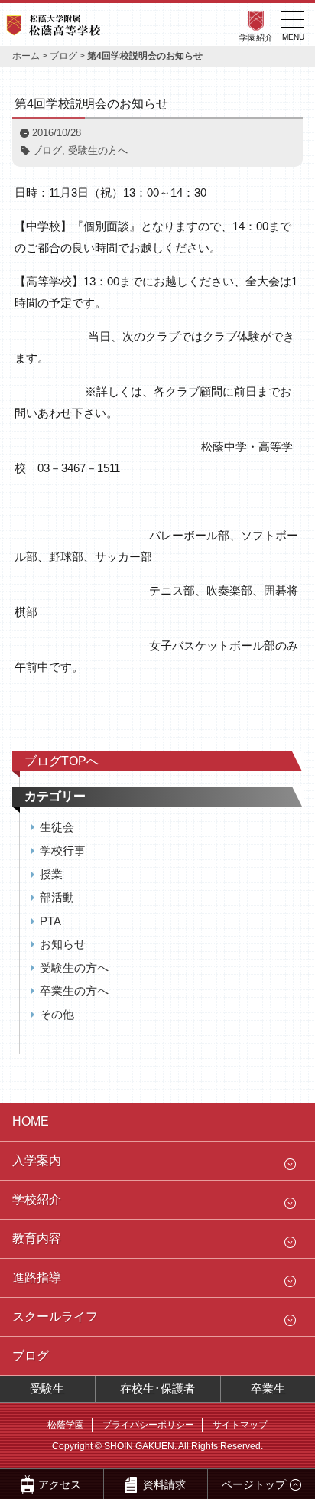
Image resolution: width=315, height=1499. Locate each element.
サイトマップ (240, 1424)
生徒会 (57, 826)
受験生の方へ (98, 150)
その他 (57, 1014)
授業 (51, 874)
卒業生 (268, 1388)
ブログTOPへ (61, 760)
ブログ (63, 56)
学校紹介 (36, 1199)
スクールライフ (55, 1316)
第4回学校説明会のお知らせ (91, 103)
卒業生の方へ (74, 990)
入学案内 (36, 1160)
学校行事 (63, 850)
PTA (50, 920)
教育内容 (36, 1238)
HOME (30, 1121)
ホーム (26, 56)
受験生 (47, 1388)
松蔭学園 (65, 1424)
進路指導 (36, 1277)
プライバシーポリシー (148, 1424)
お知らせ (63, 943)
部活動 (57, 897)
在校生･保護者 (157, 1388)
